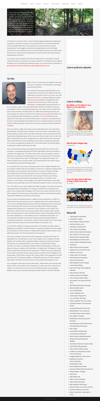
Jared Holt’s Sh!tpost (76, 265)
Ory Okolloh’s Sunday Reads (78, 331)
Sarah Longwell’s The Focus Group (80, 301)
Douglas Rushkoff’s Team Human (80, 356)
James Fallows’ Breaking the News (80, 242)
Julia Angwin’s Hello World (78, 216)
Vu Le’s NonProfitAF (76, 290)
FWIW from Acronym (76, 252)
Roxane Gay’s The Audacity (78, 255)
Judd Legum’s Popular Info (78, 296)
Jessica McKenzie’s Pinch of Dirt (80, 308)
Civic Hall (48, 93)
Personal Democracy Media (35, 100)
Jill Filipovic (73, 245)
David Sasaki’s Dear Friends (78, 366)
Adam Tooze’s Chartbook (77, 379)
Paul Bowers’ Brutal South (78, 227)
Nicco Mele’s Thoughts (77, 316)
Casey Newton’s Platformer (78, 334)
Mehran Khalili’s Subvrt (77, 288)
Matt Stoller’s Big (75, 377)
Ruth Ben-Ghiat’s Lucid (77, 224)
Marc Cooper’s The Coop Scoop (79, 234)
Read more (69, 172)
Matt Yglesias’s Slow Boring (78, 384)
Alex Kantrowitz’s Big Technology (80, 285)
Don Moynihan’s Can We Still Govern (81, 323)
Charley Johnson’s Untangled (79, 275)
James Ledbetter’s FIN (77, 293)
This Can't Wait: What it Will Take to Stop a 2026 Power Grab (79, 180)
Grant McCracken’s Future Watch (80, 313)
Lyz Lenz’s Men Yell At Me (78, 298)
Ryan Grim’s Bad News (77, 260)
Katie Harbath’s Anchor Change (79, 263)
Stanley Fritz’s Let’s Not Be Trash (80, 250)
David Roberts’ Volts (76, 364)
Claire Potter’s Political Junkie (79, 349)
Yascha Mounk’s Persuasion (78, 326)
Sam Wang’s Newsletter (77, 382)
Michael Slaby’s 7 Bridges (77, 371)
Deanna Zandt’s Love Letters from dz (81, 387)
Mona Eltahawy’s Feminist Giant (79, 239)
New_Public (73, 328)
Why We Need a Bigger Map (77, 143)
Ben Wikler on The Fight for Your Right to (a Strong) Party (79, 106)
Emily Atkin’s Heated (76, 219)
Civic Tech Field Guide (46, 116)
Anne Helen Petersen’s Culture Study (81, 344)
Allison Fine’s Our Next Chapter (79, 247)
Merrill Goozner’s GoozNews (79, 257)
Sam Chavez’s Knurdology (78, 229)
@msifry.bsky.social (13, 65)
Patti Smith (73, 374)
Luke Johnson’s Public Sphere (79, 278)
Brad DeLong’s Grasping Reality (79, 237)
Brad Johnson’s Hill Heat (77, 273)
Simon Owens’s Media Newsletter (80, 336)
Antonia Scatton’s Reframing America (81, 369)
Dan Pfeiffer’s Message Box (78, 346)
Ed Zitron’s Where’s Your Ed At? (79, 389)
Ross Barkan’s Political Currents (79, 221)
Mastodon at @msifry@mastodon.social (36, 65)
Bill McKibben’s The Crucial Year (79, 311)
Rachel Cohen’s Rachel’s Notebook (80, 232)
